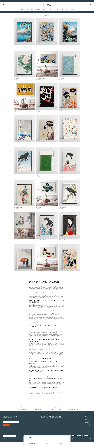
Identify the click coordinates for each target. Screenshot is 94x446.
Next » (49, 277)
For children (37, 9)
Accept (46, 443)
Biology (32, 9)
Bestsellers (56, 9)
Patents (27, 9)
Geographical (22, 9)
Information (72, 9)
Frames (67, 9)
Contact (86, 419)
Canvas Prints (49, 9)
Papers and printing (88, 425)
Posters (86, 416)
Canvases (86, 418)
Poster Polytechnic (7, 438)
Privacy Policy (27, 441)
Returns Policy (87, 422)
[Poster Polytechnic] (47, 5)
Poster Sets (62, 9)
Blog (85, 427)
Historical (43, 9)
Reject (61, 443)
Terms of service (87, 424)
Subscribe (6, 425)
